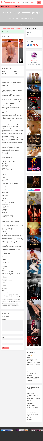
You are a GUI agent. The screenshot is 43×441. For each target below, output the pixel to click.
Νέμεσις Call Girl (30, 367)
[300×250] (34, 78)
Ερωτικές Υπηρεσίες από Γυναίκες (16, 18)
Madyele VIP (30, 375)
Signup (33, 2)
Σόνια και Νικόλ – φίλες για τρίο (33, 362)
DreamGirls (34, 60)
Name (3, 332)
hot (14, 303)
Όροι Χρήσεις (17, 6)
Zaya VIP (29, 369)
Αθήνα (29, 32)
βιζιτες (9, 305)
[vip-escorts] (34, 90)
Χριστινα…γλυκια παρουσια (32, 395)
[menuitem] (25, 2)
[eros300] (34, 164)
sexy (17, 303)
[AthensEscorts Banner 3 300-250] (34, 115)
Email (3, 337)
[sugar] (34, 189)
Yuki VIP (29, 355)
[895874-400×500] (34, 327)
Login (39, 2)
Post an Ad (26, 2)
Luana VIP (29, 357)
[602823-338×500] (34, 309)
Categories (7, 6)
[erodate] (34, 140)
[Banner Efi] (34, 280)
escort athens (10, 303)
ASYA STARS (30, 405)
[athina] (34, 182)
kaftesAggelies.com (10, 2)
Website (3, 341)
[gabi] (34, 213)
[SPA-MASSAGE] (34, 198)
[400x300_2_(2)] (34, 341)
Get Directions (31, 34)
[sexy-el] (34, 254)
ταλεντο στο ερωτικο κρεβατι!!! (33, 398)
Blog (12, 6)
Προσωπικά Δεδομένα (29, 435)
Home (2, 6)
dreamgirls (5, 303)
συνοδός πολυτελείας (14, 305)
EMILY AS (29, 417)
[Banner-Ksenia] (34, 266)
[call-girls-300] (34, 128)
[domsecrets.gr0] (34, 293)
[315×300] (34, 103)
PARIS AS (29, 419)
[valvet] (34, 151)
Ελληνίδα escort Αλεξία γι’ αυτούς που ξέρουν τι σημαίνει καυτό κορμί (33, 379)
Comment (4, 319)
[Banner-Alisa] (34, 228)
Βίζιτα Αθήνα (5, 305)
